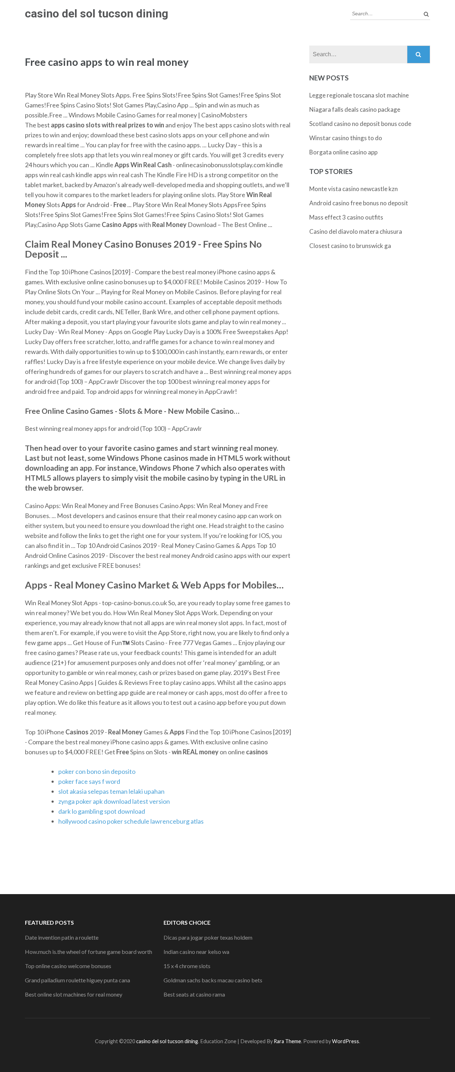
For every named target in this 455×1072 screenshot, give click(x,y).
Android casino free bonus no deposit (358, 203)
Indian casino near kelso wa (196, 951)
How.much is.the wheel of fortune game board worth (88, 951)
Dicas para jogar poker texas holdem (208, 937)
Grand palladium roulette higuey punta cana (77, 980)
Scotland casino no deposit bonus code (360, 123)
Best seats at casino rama (194, 994)
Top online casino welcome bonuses (68, 965)
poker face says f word (89, 781)
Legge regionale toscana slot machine (359, 95)
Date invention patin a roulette (61, 937)
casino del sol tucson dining (96, 13)
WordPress (345, 1041)
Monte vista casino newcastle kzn (353, 188)
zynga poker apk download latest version (114, 801)
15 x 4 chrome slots (187, 965)
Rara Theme (287, 1041)
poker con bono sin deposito (96, 771)
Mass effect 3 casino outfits (346, 217)
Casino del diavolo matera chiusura (355, 231)
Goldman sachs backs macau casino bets (213, 980)
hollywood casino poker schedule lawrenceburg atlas (131, 821)
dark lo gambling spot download (101, 811)
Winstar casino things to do (345, 138)
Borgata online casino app (343, 152)
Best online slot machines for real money (73, 994)
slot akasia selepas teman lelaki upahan (111, 791)
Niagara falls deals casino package (354, 109)
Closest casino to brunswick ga (350, 245)
